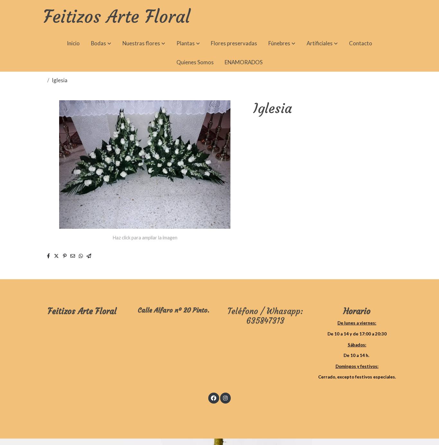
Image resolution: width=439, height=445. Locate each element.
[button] (101, 43)
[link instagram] (225, 397)
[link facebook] (213, 397)
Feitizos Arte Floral (116, 17)
